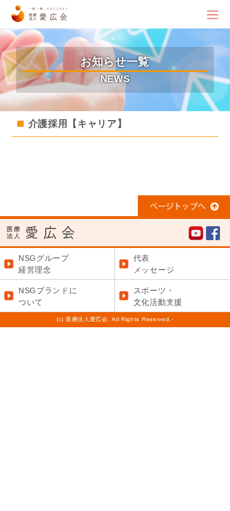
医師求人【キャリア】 (166, 177)
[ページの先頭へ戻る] (184, 210)
